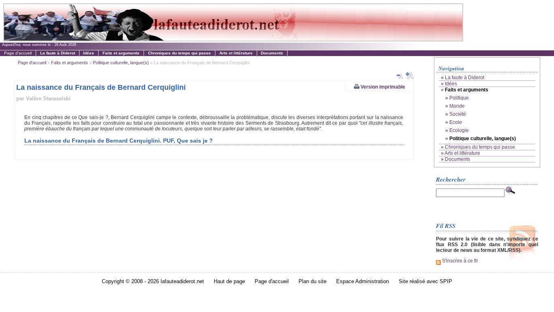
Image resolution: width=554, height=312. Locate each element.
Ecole (455, 122)
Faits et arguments (69, 62)
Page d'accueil (18, 53)
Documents (457, 159)
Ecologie (459, 130)
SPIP (446, 281)
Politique (459, 98)
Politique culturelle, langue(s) (121, 62)
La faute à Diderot (464, 77)
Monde (457, 106)
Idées (451, 84)
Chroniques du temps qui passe (480, 147)
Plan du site (312, 281)
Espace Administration (362, 281)
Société (457, 114)
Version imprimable (382, 86)
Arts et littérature (462, 153)
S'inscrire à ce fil (459, 261)
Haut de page (229, 281)
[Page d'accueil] (233, 39)
